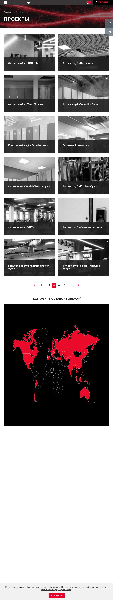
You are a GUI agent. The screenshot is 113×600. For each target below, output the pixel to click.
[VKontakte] (28, 2)
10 (63, 285)
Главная (7, 12)
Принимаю (56, 595)
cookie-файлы (26, 587)
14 (71, 285)
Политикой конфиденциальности (56, 589)
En (16, 2)
